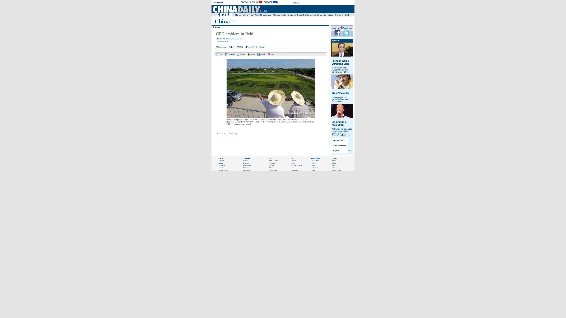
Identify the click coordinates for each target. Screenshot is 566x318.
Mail (241, 47)
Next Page (234, 134)
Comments (222, 47)
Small (262, 47)
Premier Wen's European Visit (340, 62)
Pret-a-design (338, 140)
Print (233, 47)
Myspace (242, 54)
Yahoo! (252, 54)
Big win (336, 151)
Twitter (220, 54)
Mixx (272, 54)
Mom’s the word (339, 145)
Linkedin (263, 54)
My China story (340, 93)
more (350, 150)
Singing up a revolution (339, 123)
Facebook (231, 54)
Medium (256, 47)
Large (250, 47)
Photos (216, 27)
